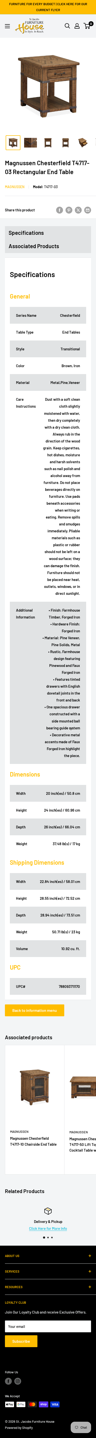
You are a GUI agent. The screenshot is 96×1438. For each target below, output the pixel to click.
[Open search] (67, 26)
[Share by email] (87, 209)
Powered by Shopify (19, 1428)
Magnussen (14, 187)
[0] (87, 26)
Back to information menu (34, 1010)
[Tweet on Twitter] (78, 209)
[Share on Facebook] (59, 209)
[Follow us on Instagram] (17, 1381)
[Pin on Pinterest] (68, 209)
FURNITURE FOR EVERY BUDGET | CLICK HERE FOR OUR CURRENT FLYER (48, 7)
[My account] (77, 26)
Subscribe (21, 1341)
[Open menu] (7, 26)
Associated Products (34, 246)
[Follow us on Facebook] (8, 1381)
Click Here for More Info (48, 1228)
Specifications (26, 232)
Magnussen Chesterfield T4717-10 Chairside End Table (33, 1141)
